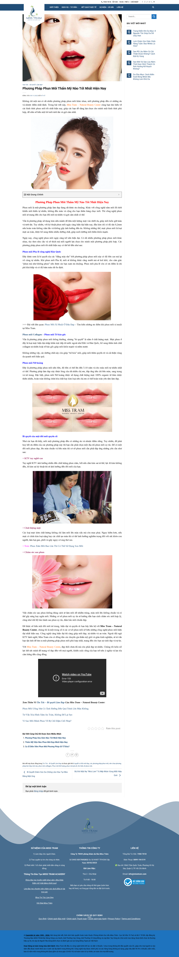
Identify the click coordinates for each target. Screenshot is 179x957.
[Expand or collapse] (118, 194)
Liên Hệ (120, 7)
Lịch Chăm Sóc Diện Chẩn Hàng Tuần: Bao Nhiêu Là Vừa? (144, 43)
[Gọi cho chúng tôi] (151, 2)
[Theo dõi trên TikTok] (147, 2)
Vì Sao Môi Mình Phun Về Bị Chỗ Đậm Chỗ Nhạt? (47, 721)
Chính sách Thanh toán (77, 919)
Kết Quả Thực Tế (88, 7)
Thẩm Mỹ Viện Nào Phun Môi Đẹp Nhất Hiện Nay (46, 742)
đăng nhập (38, 791)
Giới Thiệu (54, 7)
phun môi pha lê (71, 766)
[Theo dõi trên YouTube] (154, 2)
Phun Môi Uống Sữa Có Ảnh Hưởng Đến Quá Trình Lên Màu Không (56, 708)
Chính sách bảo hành (97, 919)
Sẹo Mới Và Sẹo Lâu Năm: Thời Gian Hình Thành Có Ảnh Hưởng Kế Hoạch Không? (144, 65)
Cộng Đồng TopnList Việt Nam (86, 941)
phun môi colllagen (44, 766)
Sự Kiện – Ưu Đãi (106, 7)
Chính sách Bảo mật (56, 919)
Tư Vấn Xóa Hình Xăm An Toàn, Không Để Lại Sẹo (47, 714)
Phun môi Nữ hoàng (59, 766)
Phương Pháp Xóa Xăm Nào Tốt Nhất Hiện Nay (45, 738)
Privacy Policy (114, 919)
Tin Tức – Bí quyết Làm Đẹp (51, 702)
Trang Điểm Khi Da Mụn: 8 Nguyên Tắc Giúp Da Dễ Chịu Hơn (144, 33)
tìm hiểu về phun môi (85, 766)
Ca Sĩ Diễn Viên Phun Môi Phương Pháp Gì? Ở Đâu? (47, 746)
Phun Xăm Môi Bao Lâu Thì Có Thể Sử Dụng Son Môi (56, 546)
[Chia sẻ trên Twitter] (72, 755)
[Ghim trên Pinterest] (77, 755)
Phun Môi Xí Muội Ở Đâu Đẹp (59, 324)
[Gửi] (154, 16)
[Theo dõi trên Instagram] (145, 2)
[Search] (153, 7)
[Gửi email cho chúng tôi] (149, 2)
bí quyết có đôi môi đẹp (81, 763)
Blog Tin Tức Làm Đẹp (44, 897)
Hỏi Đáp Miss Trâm (44, 903)
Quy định (42, 919)
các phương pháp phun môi (99, 763)
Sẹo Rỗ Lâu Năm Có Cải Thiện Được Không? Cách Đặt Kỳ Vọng (144, 53)
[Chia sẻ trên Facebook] (68, 755)
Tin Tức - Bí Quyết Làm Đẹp (33, 85)
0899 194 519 (139, 860)
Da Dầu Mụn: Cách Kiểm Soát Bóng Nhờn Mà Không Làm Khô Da (143, 76)
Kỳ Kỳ (43, 95)
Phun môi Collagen (32, 334)
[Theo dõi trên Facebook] (142, 2)
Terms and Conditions (131, 919)
